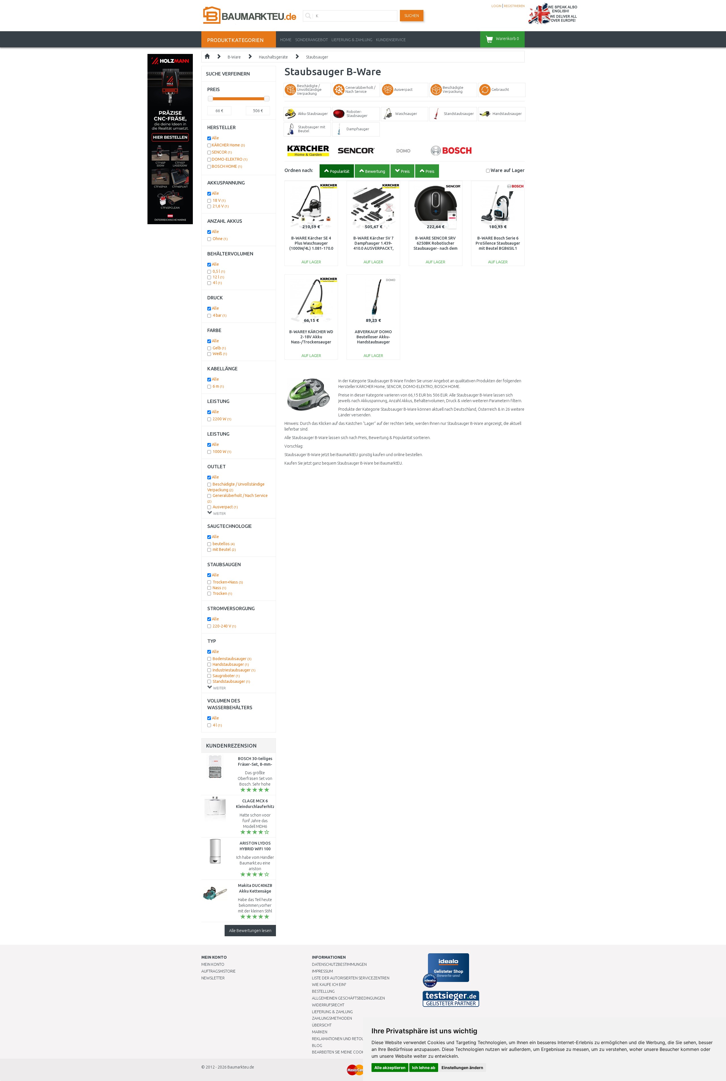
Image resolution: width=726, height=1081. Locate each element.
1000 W (222, 451)
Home (286, 39)
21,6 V (221, 206)
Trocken (222, 593)
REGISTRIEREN (514, 6)
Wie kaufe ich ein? (329, 984)
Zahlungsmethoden (332, 1018)
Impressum (322, 971)
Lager (508, 170)
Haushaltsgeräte (273, 57)
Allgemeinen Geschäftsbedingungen (348, 998)
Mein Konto (212, 964)
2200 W (222, 419)
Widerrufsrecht (328, 1005)
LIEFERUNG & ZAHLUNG (352, 39)
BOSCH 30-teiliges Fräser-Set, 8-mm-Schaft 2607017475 (255, 764)
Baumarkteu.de (240, 1067)
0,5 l (219, 271)
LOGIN (496, 6)
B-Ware (234, 57)
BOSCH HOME (227, 166)
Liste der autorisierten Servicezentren (350, 978)
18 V (219, 200)
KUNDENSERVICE (391, 39)
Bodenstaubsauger (232, 658)
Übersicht (322, 1025)
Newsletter (213, 978)
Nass (219, 587)
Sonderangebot (311, 39)
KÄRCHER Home (228, 145)
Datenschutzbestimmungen (339, 964)
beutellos (224, 543)
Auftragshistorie (218, 971)
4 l (217, 282)
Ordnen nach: (298, 170)
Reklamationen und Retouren (341, 1038)
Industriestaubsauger (234, 670)
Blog (317, 1045)
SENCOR (222, 152)
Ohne (220, 238)
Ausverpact (225, 507)
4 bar (220, 315)
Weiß (220, 353)
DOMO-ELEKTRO (230, 159)
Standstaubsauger (231, 681)
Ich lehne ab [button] (423, 1067)
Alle (215, 138)
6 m (218, 386)
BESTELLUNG (323, 991)
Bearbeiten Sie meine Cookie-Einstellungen (354, 1052)
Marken (319, 1032)
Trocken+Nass (228, 582)
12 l (218, 277)
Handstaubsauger (231, 664)
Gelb (219, 348)
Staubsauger (317, 57)
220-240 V (224, 626)
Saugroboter (226, 675)
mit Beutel (224, 549)
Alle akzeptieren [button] (390, 1067)
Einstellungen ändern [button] (462, 1067)
